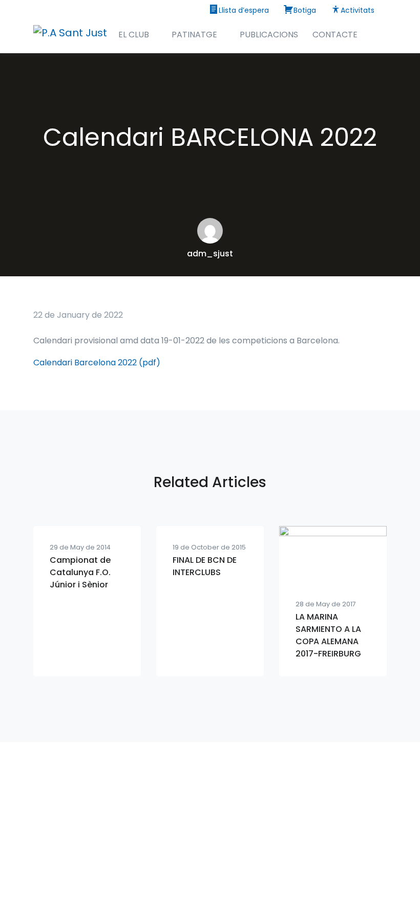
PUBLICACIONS (269, 34)
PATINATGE (194, 34)
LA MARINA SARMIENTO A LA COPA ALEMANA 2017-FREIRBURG (328, 635)
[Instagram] (187, 858)
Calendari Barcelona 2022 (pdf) (96, 362)
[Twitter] (232, 858)
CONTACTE (335, 34)
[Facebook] (210, 858)
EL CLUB (133, 34)
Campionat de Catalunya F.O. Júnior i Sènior (80, 572)
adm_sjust (210, 253)
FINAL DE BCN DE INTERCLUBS (205, 566)
